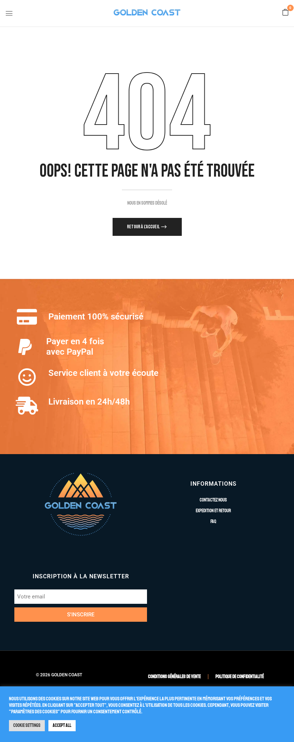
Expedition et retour (213, 511)
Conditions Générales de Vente (174, 677)
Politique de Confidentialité (239, 677)
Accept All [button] (62, 725)
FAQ (213, 521)
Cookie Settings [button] (27, 725)
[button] (285, 13)
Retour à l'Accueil (143, 227)
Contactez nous (213, 500)
